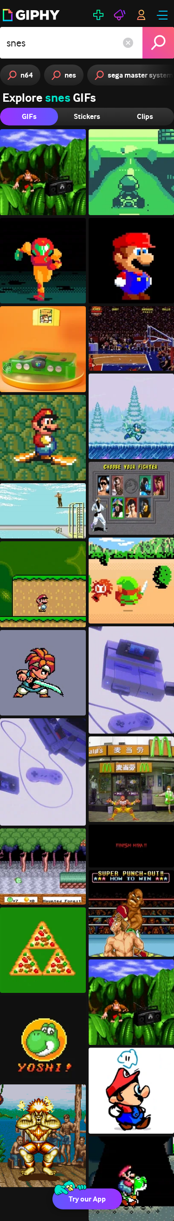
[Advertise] (120, 15)
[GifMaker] (98, 15)
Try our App (87, 1199)
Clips (145, 116)
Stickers (87, 116)
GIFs (29, 116)
